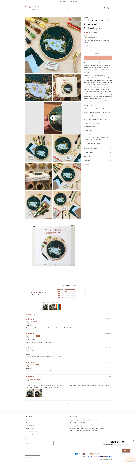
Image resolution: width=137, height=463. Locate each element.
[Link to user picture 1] (30, 393)
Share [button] (87, 164)
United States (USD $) (31, 457)
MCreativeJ (102, 459)
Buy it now (98, 58)
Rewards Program (29, 428)
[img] (30, 319)
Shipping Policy (29, 434)
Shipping (86, 37)
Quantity (86, 45)
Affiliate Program (29, 425)
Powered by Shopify (108, 459)
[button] (55, 8)
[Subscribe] (51, 443)
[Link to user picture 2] (38, 393)
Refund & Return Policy (31, 431)
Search (26, 420)
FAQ (26, 423)
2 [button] (67, 403)
